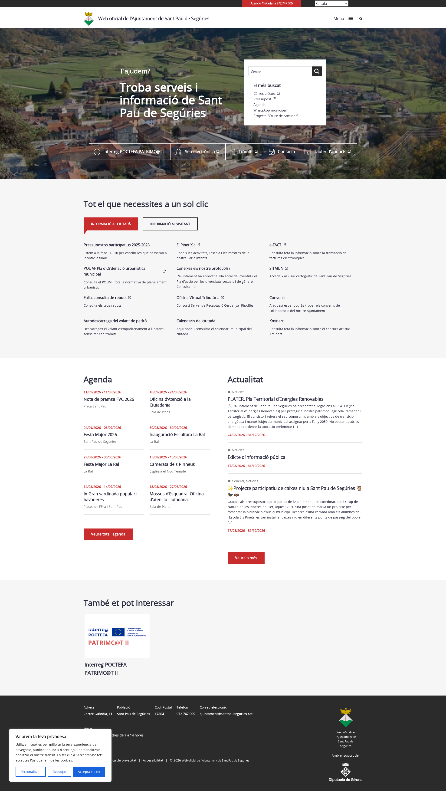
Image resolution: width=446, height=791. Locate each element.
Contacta (286, 151)
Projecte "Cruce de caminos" (275, 115)
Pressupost (262, 99)
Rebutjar (59, 771)
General (238, 481)
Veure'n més (246, 557)
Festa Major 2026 (100, 434)
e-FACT (275, 244)
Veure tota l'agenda (108, 534)
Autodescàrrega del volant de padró (115, 320)
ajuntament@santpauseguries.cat (226, 714)
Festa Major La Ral (101, 464)
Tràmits (246, 151)
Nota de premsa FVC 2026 (109, 399)
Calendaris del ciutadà (196, 320)
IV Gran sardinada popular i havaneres (111, 496)
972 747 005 (186, 714)
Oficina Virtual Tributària (198, 297)
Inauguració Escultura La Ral (177, 434)
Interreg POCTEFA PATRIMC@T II (134, 151)
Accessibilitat (153, 760)
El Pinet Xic (186, 244)
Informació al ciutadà (111, 224)
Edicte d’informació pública (256, 457)
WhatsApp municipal (270, 110)
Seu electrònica (200, 151)
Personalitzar (30, 771)
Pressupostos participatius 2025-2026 (117, 244)
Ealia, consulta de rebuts (105, 297)
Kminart (276, 320)
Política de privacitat (120, 760)
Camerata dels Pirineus (172, 464)
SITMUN (276, 268)
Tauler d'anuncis (330, 151)
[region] (60, 755)
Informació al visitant (170, 224)
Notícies (238, 392)
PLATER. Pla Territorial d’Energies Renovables (276, 399)
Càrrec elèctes (264, 93)
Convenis (277, 297)
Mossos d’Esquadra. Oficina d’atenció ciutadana (177, 496)
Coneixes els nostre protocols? (203, 268)
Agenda (259, 104)
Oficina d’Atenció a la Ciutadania (170, 402)
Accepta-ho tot (89, 771)
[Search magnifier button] (317, 71)
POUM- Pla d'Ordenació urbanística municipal (114, 271)
